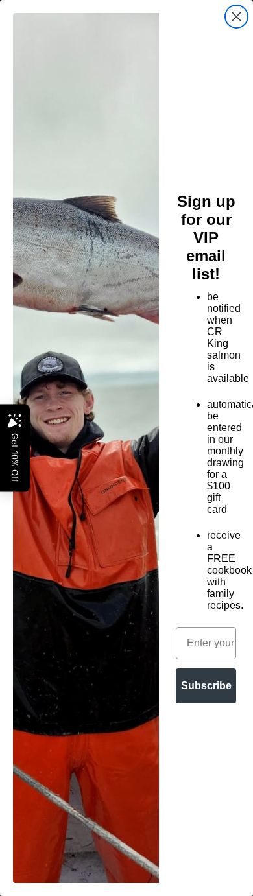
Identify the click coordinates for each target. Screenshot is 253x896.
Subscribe (206, 685)
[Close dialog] (236, 16)
